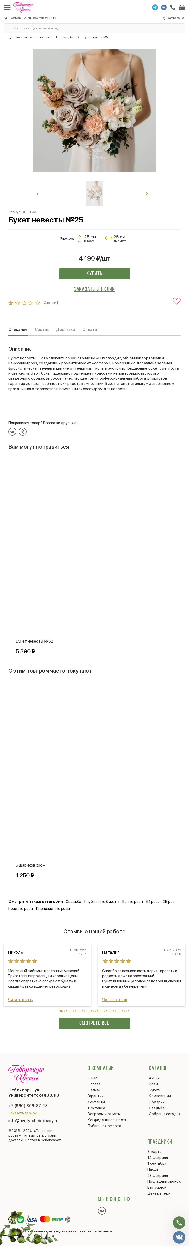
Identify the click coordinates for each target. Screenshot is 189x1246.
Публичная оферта (104, 1126)
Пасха (152, 1169)
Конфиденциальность (107, 1120)
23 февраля (157, 1175)
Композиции (160, 1096)
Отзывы (95, 1090)
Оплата (94, 1084)
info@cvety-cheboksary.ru (33, 1120)
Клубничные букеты (101, 901)
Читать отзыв (20, 999)
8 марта (154, 1151)
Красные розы (20, 908)
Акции (154, 1078)
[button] (61, 1011)
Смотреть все (94, 1023)
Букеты (155, 1090)
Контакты (96, 1102)
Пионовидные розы (53, 908)
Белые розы (132, 901)
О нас (92, 1078)
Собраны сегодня (165, 1114)
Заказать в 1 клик (94, 289)
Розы (153, 1084)
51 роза (152, 901)
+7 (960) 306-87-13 (28, 1105)
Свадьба (73, 901)
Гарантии (96, 1096)
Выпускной (157, 1187)
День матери (159, 1193)
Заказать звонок (22, 1113)
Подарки (157, 1102)
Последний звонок (164, 1181)
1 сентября (157, 1163)
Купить (94, 274)
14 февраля (157, 1157)
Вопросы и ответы (104, 1114)
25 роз (168, 901)
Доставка (96, 1108)
